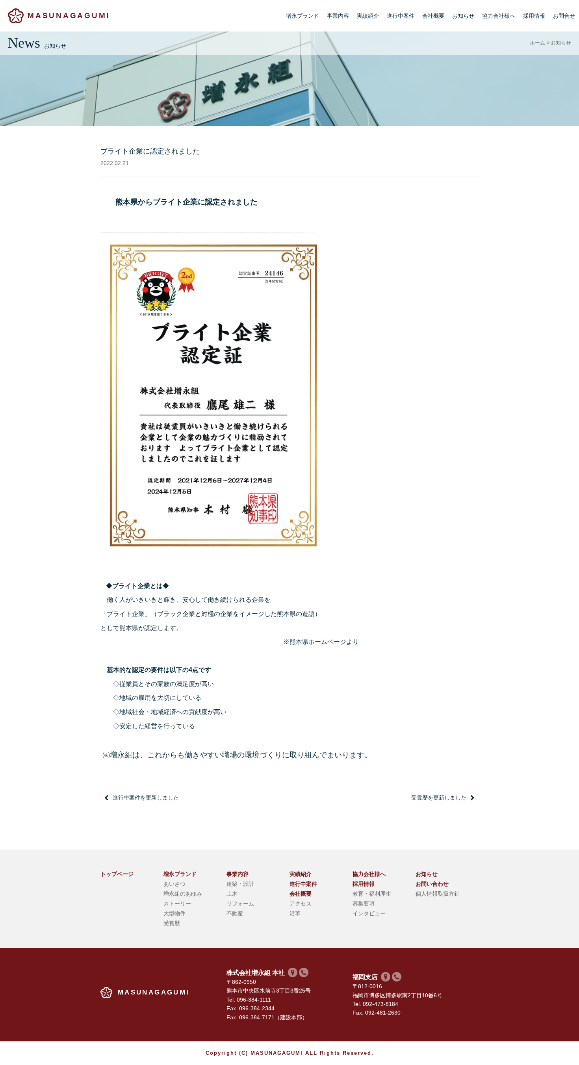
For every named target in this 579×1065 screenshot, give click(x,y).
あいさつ (174, 884)
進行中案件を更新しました (146, 797)
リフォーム (240, 903)
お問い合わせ (432, 884)
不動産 (234, 913)
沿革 (295, 913)
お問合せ (564, 16)
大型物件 (174, 913)
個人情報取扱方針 (438, 894)
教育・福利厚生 (372, 894)
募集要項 (364, 903)
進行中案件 (400, 16)
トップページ (117, 874)
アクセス (301, 903)
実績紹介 (368, 16)
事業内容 (338, 16)
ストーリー (177, 903)
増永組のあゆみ (182, 894)
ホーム (537, 43)
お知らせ (463, 16)
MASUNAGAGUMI (69, 15)
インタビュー (369, 913)
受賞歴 (171, 923)
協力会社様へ (498, 16)
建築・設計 (240, 884)
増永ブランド (302, 16)
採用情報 (534, 16)
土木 (232, 894)
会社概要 (433, 16)
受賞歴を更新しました (438, 797)
